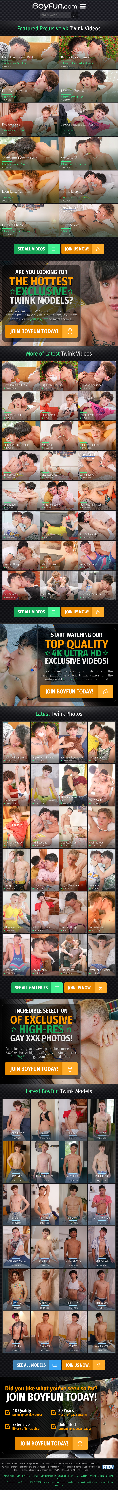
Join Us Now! (77, 249)
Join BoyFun (39, 319)
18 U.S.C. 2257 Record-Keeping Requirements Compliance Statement (57, 1482)
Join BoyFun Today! (34, 331)
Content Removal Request (17, 1482)
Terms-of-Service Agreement (44, 1476)
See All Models (31, 1365)
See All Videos (31, 249)
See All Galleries (31, 987)
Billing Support (81, 1476)
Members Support (65, 1476)
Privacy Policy (9, 1476)
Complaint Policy (23, 1476)
